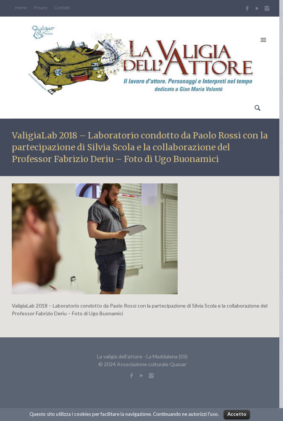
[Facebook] (247, 8)
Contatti (62, 7)
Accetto (236, 414)
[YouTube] (257, 8)
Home (21, 7)
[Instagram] (268, 8)
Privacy (41, 7)
